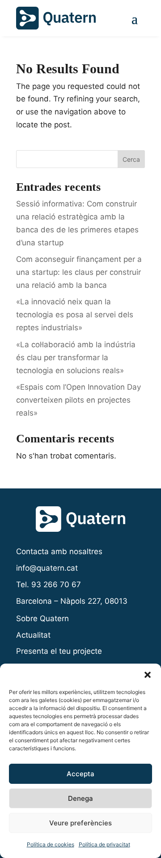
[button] (147, 674)
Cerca (131, 159)
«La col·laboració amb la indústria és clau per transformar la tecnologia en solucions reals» (76, 357)
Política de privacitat (104, 844)
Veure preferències (80, 823)
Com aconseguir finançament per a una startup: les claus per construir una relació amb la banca (79, 272)
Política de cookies (50, 844)
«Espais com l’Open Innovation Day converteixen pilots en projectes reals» (78, 400)
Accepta (80, 774)
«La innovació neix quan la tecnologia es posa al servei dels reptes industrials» (74, 314)
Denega (80, 798)
